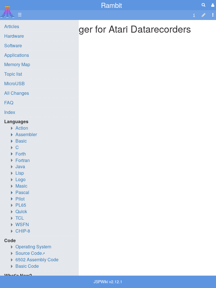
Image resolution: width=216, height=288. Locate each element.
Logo (20, 179)
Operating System (33, 246)
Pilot (19, 198)
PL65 (20, 205)
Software (13, 45)
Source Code (28, 253)
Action (21, 128)
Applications (16, 55)
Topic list (13, 74)
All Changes (16, 93)
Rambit (111, 5)
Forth (20, 153)
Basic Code (27, 266)
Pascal (22, 192)
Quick (21, 211)
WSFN (22, 224)
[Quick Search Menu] (203, 4)
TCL (19, 218)
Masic (21, 186)
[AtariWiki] (7, 10)
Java (20, 166)
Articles (11, 26)
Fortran (22, 160)
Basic (21, 141)
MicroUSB (14, 83)
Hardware (14, 36)
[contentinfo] (194, 14)
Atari (7, 11)
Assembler (26, 134)
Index (9, 112)
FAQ (8, 102)
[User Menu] (212, 5)
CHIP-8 (22, 231)
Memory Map (17, 64)
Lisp (19, 173)
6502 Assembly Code (36, 259)
